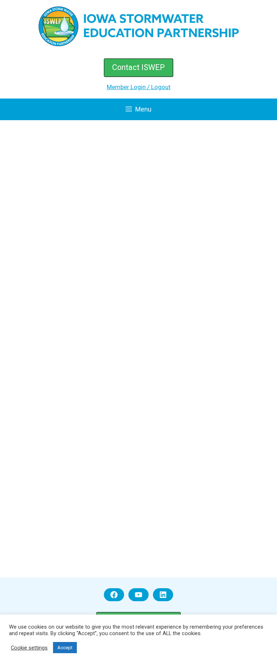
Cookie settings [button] (29, 648)
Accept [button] (64, 647)
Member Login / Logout (139, 87)
